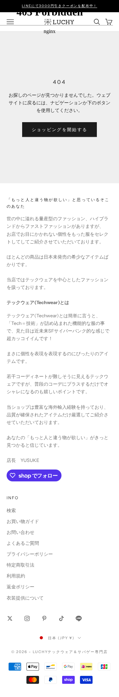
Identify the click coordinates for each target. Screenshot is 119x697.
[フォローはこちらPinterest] (44, 618)
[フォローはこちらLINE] (78, 618)
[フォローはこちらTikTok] (61, 618)
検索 (11, 510)
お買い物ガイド (23, 521)
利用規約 (16, 576)
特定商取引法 (20, 565)
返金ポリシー (20, 587)
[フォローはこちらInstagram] (27, 618)
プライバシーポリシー (30, 554)
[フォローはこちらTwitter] (10, 618)
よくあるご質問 (23, 543)
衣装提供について (25, 598)
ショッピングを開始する (60, 129)
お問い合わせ (20, 532)
